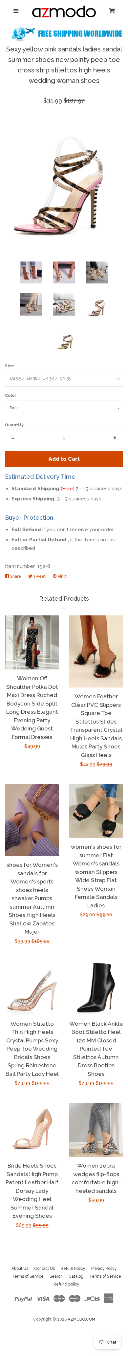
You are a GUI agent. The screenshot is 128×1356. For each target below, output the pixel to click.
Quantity (14, 425)
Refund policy (66, 1284)
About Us (19, 1268)
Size (9, 366)
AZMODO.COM (81, 1319)
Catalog (76, 1276)
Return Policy (73, 1268)
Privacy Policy (104, 1268)
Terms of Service (28, 1276)
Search (56, 1276)
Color (10, 395)
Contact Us (44, 1268)
